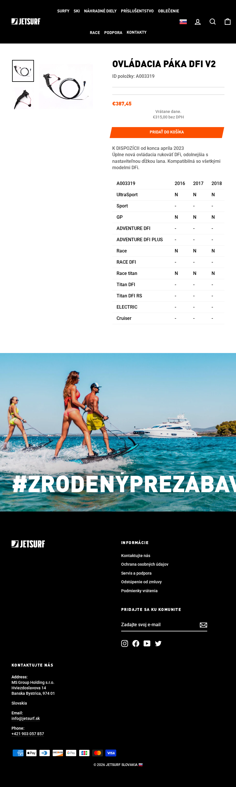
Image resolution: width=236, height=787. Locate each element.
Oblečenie (168, 11)
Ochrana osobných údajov (144, 564)
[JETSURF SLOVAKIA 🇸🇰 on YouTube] (147, 643)
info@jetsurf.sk (26, 718)
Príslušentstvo (137, 11)
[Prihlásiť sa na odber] (203, 625)
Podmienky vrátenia (139, 590)
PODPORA (113, 33)
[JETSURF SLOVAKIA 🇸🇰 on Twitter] (158, 643)
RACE (95, 33)
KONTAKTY (136, 33)
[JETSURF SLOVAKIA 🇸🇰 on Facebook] (135, 643)
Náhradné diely (100, 11)
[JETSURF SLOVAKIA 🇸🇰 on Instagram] (124, 643)
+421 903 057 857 (28, 733)
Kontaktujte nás (135, 555)
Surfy (63, 11)
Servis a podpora (136, 573)
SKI (77, 11)
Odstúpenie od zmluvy (141, 582)
